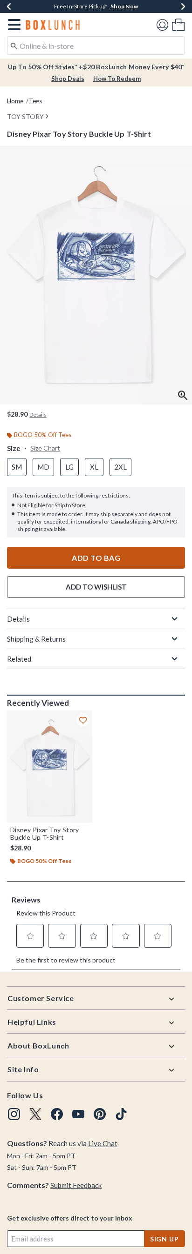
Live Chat (102, 1143)
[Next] (183, 6)
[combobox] (96, 45)
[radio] (17, 467)
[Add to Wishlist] (82, 719)
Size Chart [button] (45, 448)
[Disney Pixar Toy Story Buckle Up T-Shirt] (49, 766)
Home (15, 101)
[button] (12, 24)
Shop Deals (67, 78)
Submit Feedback (76, 1185)
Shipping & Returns (36, 639)
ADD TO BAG (96, 557)
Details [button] (38, 414)
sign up (164, 1239)
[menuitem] (178, 24)
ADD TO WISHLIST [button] (96, 587)
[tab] (96, 275)
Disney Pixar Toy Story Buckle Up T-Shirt (44, 833)
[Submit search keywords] (14, 45)
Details (18, 619)
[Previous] (9, 6)
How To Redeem (117, 78)
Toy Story (25, 116)
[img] (14, 1114)
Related (19, 659)
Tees (35, 101)
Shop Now (124, 6)
